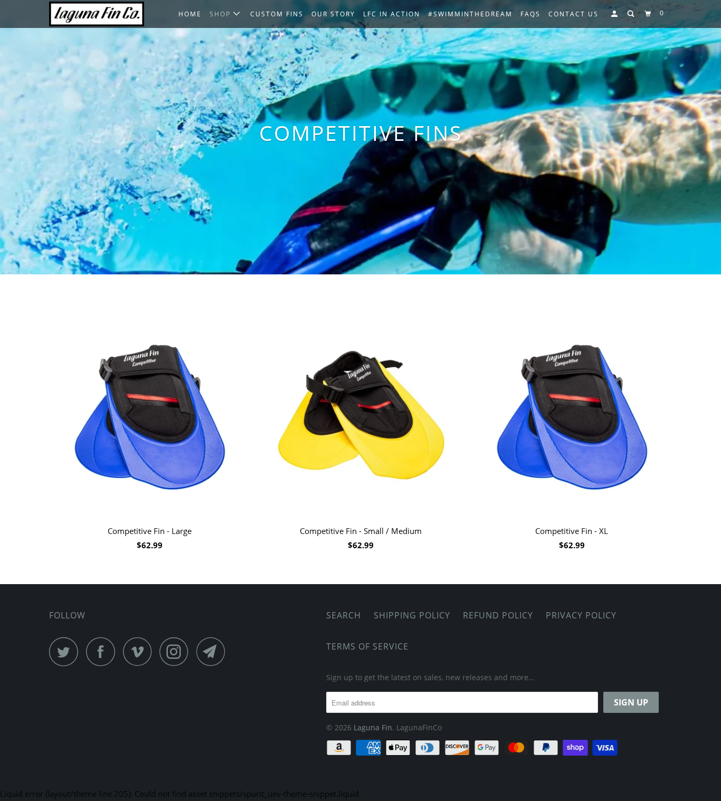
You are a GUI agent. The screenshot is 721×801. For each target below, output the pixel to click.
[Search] (631, 14)
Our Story (333, 13)
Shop (221, 13)
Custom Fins (276, 13)
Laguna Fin (373, 727)
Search (343, 615)
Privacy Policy (581, 615)
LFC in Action (391, 13)
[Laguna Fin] (103, 13)
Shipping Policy (412, 615)
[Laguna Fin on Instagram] (176, 651)
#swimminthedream (470, 13)
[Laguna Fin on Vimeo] (140, 651)
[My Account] (615, 14)
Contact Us (573, 13)
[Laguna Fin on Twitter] (66, 651)
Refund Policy (498, 615)
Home (190, 13)
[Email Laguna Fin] (213, 651)
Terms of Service (367, 646)
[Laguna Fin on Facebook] (103, 651)
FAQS (530, 13)
